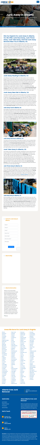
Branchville (4, 351)
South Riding (32, 333)
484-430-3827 (7, 417)
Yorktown (31, 379)
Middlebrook (22, 338)
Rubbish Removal (5, 403)
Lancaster (13, 372)
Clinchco (3, 378)
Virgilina (31, 364)
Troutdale (32, 357)
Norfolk (21, 351)
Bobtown (4, 348)
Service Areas (5, 407)
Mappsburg (22, 333)
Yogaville (31, 378)
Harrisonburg (14, 359)
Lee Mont (13, 374)
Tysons (31, 360)
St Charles (32, 343)
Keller (12, 367)
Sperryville (32, 340)
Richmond (22, 371)
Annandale (4, 336)
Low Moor (13, 378)
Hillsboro (13, 363)
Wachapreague (33, 367)
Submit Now (11, 246)
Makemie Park (14, 383)
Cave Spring (4, 365)
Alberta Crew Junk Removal (10, 391)
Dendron (13, 334)
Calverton (4, 359)
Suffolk (31, 348)
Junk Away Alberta (12, 26)
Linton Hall (13, 376)
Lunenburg (13, 379)
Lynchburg (13, 380)
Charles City (4, 369)
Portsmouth (22, 367)
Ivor (12, 365)
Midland (22, 340)
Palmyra (22, 359)
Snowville (31, 332)
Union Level (32, 361)
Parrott (21, 361)
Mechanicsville (23, 337)
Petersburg (22, 363)
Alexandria (4, 333)
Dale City (3, 382)
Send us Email (7, 423)
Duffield (12, 336)
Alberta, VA (7, 429)
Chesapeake (4, 372)
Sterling (31, 345)
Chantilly (3, 368)
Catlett (3, 363)
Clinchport (4, 379)
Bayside (3, 343)
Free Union (13, 347)
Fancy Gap (13, 344)
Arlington (4, 337)
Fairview (12, 343)
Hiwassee (13, 364)
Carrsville (4, 361)
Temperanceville (33, 351)
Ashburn (3, 338)
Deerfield (13, 333)
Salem (21, 374)
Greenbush (13, 352)
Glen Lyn (13, 349)
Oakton (21, 356)
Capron (3, 360)
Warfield (31, 368)
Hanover (13, 356)
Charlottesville (5, 371)
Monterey (22, 343)
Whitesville (32, 372)
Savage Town (23, 376)
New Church (22, 347)
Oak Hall (22, 355)
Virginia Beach (32, 365)
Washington (32, 369)
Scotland (22, 380)
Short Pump (22, 383)
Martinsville (22, 334)
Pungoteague (23, 368)
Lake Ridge (13, 371)
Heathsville (13, 360)
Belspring (4, 344)
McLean (21, 336)
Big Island (4, 345)
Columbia (4, 380)
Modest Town (23, 341)
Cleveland (4, 375)
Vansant (31, 363)
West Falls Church (33, 371)
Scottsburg (22, 382)
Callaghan (4, 357)
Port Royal (22, 365)
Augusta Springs (5, 340)
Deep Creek (13, 332)
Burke (3, 356)
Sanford (22, 375)
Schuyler (22, 379)
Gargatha (13, 348)
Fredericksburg (14, 345)
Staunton (31, 344)
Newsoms (22, 349)
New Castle (22, 345)
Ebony (12, 338)
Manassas (22, 332)
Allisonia (3, 334)
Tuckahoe (32, 359)
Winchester (32, 375)
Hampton (13, 355)
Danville (3, 383)
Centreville (4, 367)
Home (3, 26)
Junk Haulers (4, 402)
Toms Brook (32, 356)
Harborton (13, 357)
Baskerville (4, 341)
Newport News (23, 348)
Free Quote (4, 405)
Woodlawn (32, 376)
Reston (21, 369)
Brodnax (3, 352)
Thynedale (32, 355)
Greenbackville (14, 351)
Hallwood (13, 353)
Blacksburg (4, 347)
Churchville (4, 374)
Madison (13, 382)
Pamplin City (22, 360)
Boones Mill (4, 349)
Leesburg (13, 375)
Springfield (32, 341)
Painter (21, 357)
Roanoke (22, 372)
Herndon (13, 361)
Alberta (6, 26)
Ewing (12, 340)
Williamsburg (32, 374)
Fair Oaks (13, 341)
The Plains (32, 353)
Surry (31, 349)
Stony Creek (32, 347)
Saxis (21, 378)
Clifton (3, 376)
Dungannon (13, 337)
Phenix (21, 364)
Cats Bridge (4, 364)
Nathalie (22, 344)
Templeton (32, 352)
